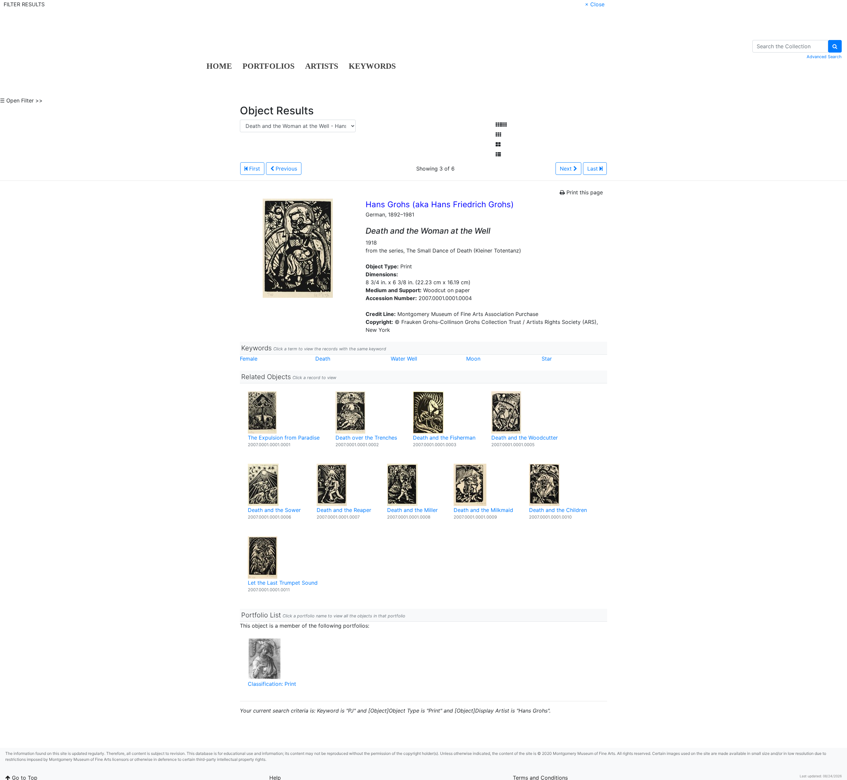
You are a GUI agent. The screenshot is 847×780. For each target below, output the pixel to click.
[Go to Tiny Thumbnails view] (501, 125)
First (253, 168)
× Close (594, 4)
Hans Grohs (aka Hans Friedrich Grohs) (440, 204)
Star (547, 358)
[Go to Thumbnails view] (498, 134)
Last (593, 168)
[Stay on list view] (498, 154)
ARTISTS (321, 66)
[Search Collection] (835, 46)
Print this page (584, 192)
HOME (219, 66)
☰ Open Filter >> (21, 100)
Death (322, 358)
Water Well (404, 358)
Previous (285, 168)
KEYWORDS (372, 66)
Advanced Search (824, 56)
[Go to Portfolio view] (498, 144)
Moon (473, 358)
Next (566, 168)
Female (248, 358)
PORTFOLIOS (268, 66)
